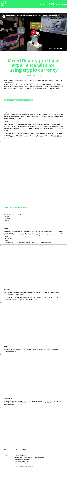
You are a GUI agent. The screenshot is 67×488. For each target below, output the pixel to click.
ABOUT (45, 4)
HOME (39, 4)
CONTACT (64, 4)
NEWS (58, 4)
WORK (51, 4)
